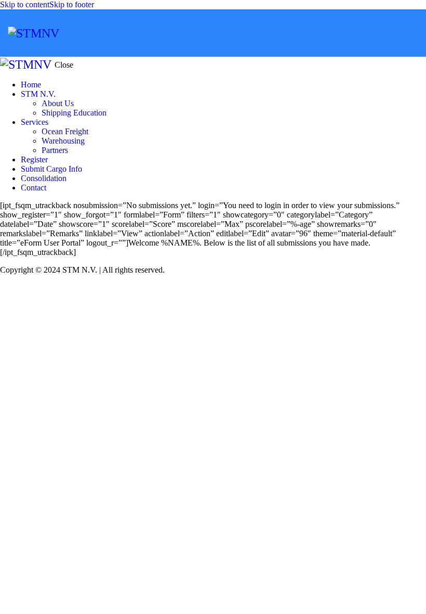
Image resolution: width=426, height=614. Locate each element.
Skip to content (24, 4)
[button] (411, 33)
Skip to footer (71, 4)
